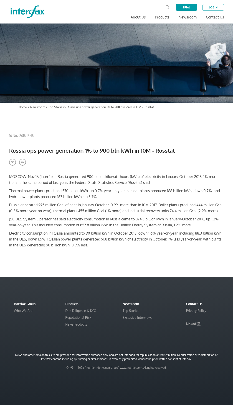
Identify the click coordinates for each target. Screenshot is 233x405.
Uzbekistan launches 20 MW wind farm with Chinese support (173, 396)
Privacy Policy (196, 311)
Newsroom (38, 107)
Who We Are (23, 311)
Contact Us (215, 17)
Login (213, 7)
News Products (76, 324)
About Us (138, 17)
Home (23, 107)
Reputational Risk (78, 317)
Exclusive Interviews (137, 317)
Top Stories (56, 107)
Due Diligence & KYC (80, 311)
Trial (186, 7)
